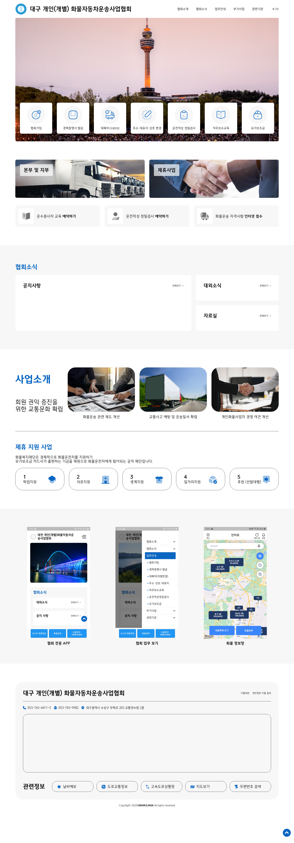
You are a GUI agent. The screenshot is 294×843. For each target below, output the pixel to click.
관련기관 (257, 9)
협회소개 (182, 9)
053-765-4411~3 (39, 707)
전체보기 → (178, 285)
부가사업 (238, 9)
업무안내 (220, 9)
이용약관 (245, 693)
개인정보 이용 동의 (261, 693)
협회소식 (201, 9)
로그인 (275, 9)
